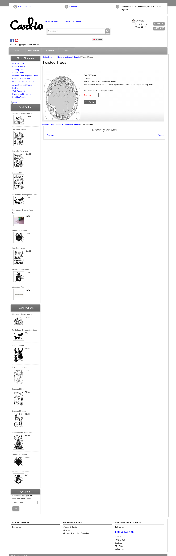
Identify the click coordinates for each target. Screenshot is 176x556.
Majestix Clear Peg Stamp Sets (25, 76)
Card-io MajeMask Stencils (23, 82)
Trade (66, 50)
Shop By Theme (19, 69)
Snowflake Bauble (19, 230)
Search (78, 21)
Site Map (68, 530)
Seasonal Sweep (19, 129)
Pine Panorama (18, 248)
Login (61, 21)
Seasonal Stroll (18, 173)
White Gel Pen (18, 287)
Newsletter (50, 50)
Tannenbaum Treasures (22, 433)
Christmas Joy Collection (22, 113)
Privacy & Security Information (76, 533)
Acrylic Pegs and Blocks (22, 85)
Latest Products (18, 66)
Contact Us (73, 7)
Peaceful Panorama (20, 151)
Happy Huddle (18, 345)
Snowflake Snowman (20, 270)
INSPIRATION (18, 63)
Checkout (159, 28)
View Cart (159, 24)
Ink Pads (15, 88)
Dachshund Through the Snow (24, 195)
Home (17, 50)
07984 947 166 (24, 7)
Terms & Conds (51, 21)
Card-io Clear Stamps (21, 79)
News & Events (33, 50)
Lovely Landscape (19, 367)
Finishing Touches (19, 97)
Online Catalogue (49, 57)
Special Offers (18, 73)
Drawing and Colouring (21, 94)
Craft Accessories (19, 91)
